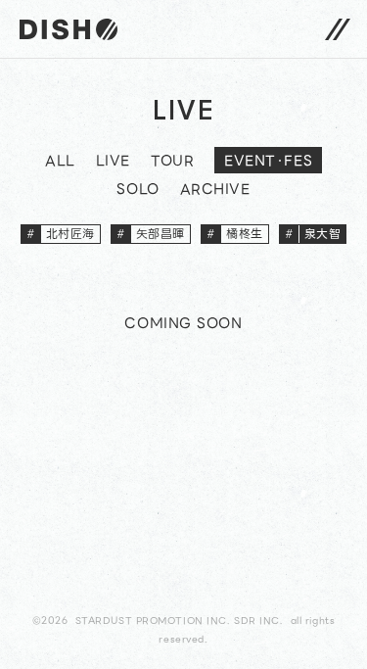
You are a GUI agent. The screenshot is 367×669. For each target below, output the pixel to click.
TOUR (172, 162)
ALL (60, 162)
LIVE (113, 162)
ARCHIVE (215, 191)
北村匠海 (60, 233)
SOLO (137, 191)
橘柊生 (234, 233)
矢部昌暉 (150, 233)
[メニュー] (337, 29)
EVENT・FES (268, 160)
